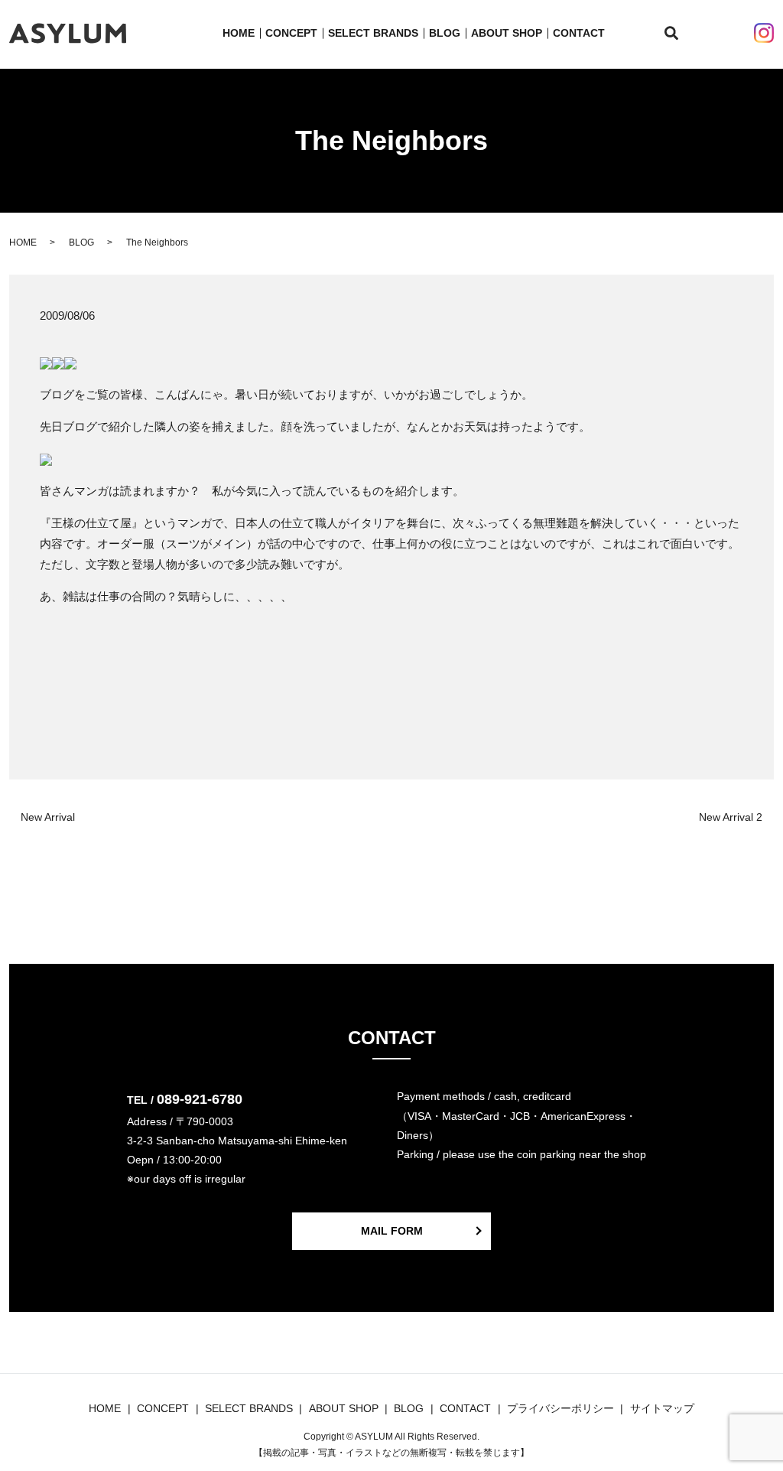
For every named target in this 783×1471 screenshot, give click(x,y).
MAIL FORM (392, 1231)
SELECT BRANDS (373, 33)
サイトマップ (662, 1408)
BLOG (444, 33)
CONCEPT (291, 33)
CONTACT (579, 33)
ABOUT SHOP (506, 33)
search (680, 34)
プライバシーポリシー (560, 1408)
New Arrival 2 (730, 817)
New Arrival (48, 817)
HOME (239, 33)
